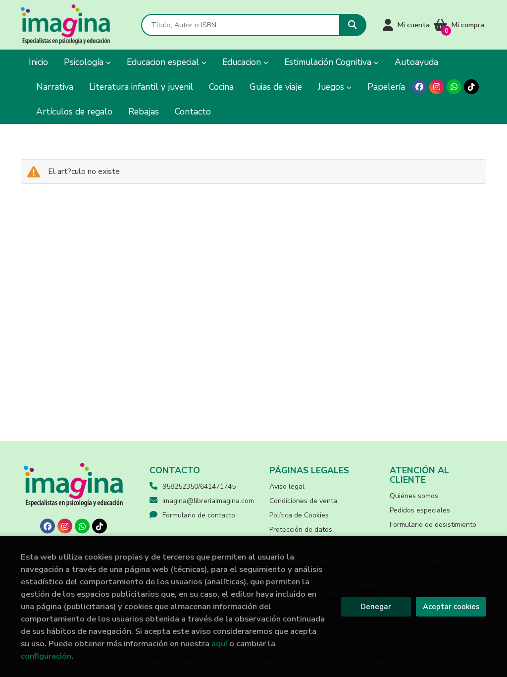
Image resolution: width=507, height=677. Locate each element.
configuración (46, 656)
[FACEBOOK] (419, 86)
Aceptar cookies (451, 607)
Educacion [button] (242, 62)
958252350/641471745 (199, 486)
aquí (219, 643)
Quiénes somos (414, 496)
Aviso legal (286, 486)
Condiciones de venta (303, 501)
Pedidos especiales (420, 510)
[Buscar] (352, 25)
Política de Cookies (299, 515)
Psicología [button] (85, 62)
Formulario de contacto (198, 515)
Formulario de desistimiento (433, 524)
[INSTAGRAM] (436, 86)
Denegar (375, 607)
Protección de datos (300, 529)
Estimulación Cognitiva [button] (329, 62)
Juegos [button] (332, 87)
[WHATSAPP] (454, 86)
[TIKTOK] (471, 86)
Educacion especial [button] (164, 62)
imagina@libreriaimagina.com (208, 501)
